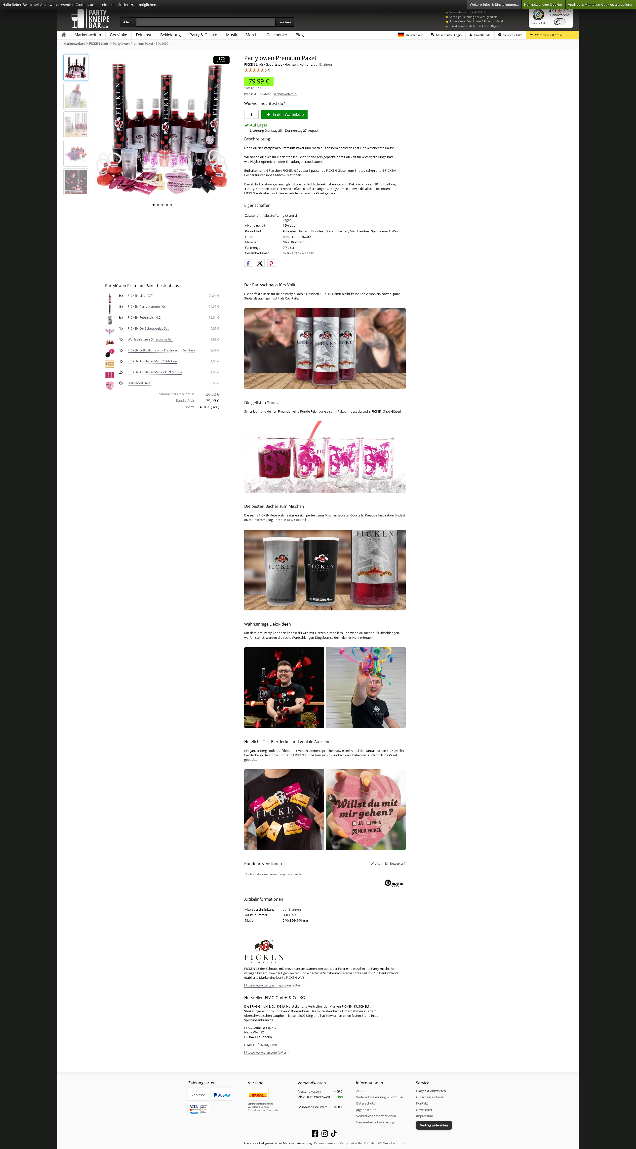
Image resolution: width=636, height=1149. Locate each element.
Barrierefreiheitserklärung (375, 1122)
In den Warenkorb (288, 114)
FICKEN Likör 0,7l (140, 295)
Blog (300, 35)
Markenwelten (88, 35)
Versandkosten (309, 1091)
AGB (359, 1091)
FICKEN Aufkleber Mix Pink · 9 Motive (155, 372)
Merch (252, 35)
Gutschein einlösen (430, 1097)
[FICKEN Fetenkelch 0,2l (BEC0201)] (109, 320)
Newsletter (424, 1109)
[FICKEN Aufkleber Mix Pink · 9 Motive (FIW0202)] (109, 374)
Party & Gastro (203, 35)
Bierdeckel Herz (139, 383)
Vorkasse (198, 1095)
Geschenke (276, 35)
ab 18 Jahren (323, 64)
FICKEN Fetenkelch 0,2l (144, 317)
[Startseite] (63, 35)
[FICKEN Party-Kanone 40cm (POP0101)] (109, 309)
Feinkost (144, 35)
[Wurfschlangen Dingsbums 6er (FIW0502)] (109, 341)
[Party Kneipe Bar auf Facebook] (315, 1135)
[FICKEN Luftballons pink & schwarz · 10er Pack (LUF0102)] (109, 352)
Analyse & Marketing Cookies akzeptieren (600, 4)
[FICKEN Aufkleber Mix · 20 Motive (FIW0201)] (109, 363)
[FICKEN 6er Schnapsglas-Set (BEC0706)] (109, 331)
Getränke (118, 35)
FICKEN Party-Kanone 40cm (148, 306)
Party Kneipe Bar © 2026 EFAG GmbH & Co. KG (372, 1143)
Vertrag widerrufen (434, 1125)
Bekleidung (170, 35)
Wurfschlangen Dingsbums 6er (150, 339)
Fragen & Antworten (431, 1091)
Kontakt (422, 1103)
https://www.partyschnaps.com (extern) (273, 985)
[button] (248, 263)
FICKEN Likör (98, 43)
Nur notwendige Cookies (543, 4)
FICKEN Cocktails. (295, 519)
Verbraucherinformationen (376, 1116)
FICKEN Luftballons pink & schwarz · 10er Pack (161, 350)
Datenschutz (365, 1103)
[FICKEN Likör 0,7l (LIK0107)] (109, 298)
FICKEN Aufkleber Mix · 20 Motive (152, 361)
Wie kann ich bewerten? (388, 863)
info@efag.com (266, 1044)
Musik (231, 35)
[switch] (559, 21)
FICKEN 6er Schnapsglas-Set (148, 328)
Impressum (424, 1116)
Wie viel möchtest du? (264, 103)
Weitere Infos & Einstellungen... (494, 4)
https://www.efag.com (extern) (266, 1052)
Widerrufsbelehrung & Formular (379, 1097)
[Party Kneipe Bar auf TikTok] (334, 1135)
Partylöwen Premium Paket (133, 43)
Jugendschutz (366, 1109)
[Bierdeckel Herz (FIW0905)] (109, 385)
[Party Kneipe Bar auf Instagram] (324, 1135)
